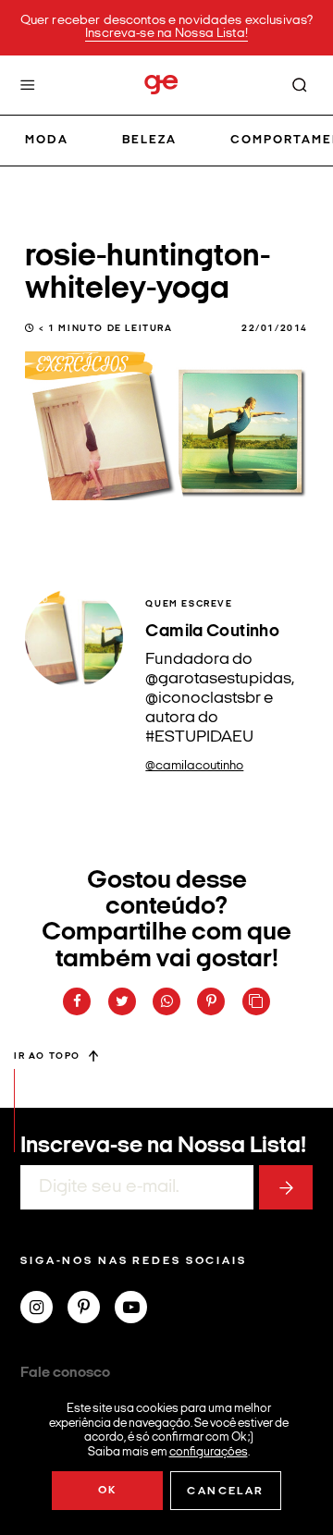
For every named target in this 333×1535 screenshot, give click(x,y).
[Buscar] (300, 85)
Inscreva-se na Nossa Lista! (166, 34)
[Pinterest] (91, 1309)
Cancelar (225, 1491)
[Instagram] (44, 1309)
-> (286, 1187)
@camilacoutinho (194, 766)
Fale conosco (65, 1373)
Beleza (149, 140)
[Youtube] (138, 1309)
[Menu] (27, 85)
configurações (208, 1451)
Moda (46, 140)
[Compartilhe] (256, 1001)
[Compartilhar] (77, 1001)
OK (107, 1490)
